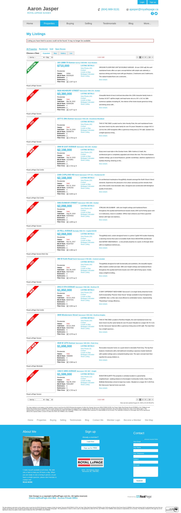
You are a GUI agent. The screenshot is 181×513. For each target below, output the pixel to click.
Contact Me (98, 420)
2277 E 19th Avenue (80, 119)
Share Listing (85, 76)
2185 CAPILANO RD (81, 175)
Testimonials (109, 23)
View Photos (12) (86, 377)
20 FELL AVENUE (77, 231)
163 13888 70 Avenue (77, 62)
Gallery (63, 53)
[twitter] (156, 13)
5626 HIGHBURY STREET (78, 91)
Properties (49, 23)
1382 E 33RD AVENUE (76, 371)
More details (103, 80)
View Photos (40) (86, 68)
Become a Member (132, 420)
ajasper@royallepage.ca (143, 9)
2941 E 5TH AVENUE (78, 287)
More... (147, 23)
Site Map (149, 420)
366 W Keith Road (81, 259)
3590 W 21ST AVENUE (77, 147)
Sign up (153, 2)
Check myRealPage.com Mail (42, 498)
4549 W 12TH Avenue (77, 343)
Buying (70, 23)
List (71, 53)
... (147, 57)
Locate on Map (86, 72)
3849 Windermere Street (81, 315)
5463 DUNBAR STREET (78, 203)
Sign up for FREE (90, 448)
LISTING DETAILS (87, 66)
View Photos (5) (86, 349)
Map (55, 53)
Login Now (90, 442)
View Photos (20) (86, 152)
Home (30, 23)
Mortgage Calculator (87, 74)
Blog (131, 23)
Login (142, 2)
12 (149, 57)
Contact (83, 70)
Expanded (46, 53)
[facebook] (152, 13)
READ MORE (28, 482)
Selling (88, 23)
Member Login (113, 420)
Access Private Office (68, 498)
